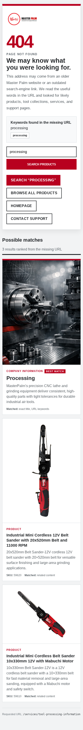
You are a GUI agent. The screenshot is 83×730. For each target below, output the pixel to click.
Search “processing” (33, 180)
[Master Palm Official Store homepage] (22, 26)
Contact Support (29, 219)
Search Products (41, 164)
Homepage (21, 206)
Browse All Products (34, 193)
